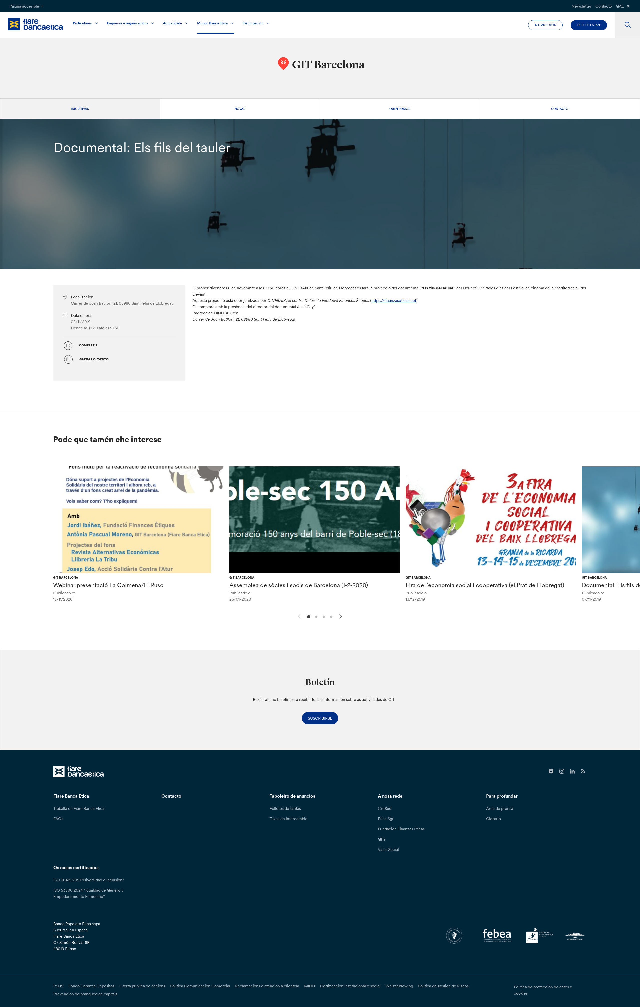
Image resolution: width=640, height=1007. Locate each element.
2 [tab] (316, 616)
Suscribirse (320, 718)
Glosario (493, 818)
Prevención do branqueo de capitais (86, 993)
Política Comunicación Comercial (200, 985)
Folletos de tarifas (285, 808)
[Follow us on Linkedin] (572, 771)
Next (341, 617)
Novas (240, 109)
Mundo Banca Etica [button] (212, 23)
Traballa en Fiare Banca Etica (79, 808)
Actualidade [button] (172, 23)
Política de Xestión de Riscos (443, 985)
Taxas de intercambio (289, 818)
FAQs (58, 818)
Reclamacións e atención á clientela (267, 985)
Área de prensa (499, 808)
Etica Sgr (386, 818)
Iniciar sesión (545, 25)
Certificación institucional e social (350, 985)
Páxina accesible (24, 6)
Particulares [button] (82, 23)
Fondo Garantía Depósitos (91, 985)
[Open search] (627, 25)
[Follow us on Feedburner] (583, 771)
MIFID (309, 985)
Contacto (604, 6)
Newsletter (582, 6)
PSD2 (59, 985)
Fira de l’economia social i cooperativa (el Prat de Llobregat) (485, 585)
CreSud (385, 808)
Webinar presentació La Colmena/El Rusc (108, 585)
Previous (298, 615)
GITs (382, 839)
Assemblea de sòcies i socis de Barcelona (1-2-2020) (299, 585)
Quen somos (400, 109)
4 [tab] (330, 616)
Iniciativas (80, 109)
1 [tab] (308, 616)
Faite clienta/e (589, 25)
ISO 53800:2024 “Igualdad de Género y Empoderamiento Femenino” (89, 893)
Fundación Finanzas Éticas (401, 828)
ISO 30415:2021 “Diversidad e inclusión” (89, 879)
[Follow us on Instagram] (561, 771)
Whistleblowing (399, 985)
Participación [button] (253, 23)
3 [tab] (323, 616)
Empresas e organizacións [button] (127, 23)
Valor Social (388, 849)
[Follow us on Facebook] (551, 771)
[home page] (35, 24)
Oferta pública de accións (142, 985)
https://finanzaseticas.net (394, 300)
